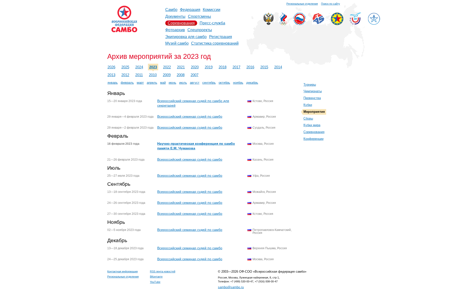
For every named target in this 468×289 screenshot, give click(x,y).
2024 (139, 67)
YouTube (155, 281)
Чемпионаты (312, 91)
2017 (236, 67)
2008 (181, 75)
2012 (125, 75)
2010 (153, 75)
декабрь (252, 82)
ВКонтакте (156, 276)
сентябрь (209, 82)
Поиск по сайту (330, 3)
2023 (153, 67)
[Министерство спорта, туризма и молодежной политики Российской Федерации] (268, 24)
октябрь (224, 82)
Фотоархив (175, 30)
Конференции (313, 139)
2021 (181, 67)
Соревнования (181, 23)
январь (112, 82)
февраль (127, 82)
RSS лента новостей (162, 271)
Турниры (309, 84)
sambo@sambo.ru (231, 287)
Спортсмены (199, 16)
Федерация (190, 10)
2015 (264, 67)
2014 (278, 67)
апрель (152, 82)
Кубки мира (311, 125)
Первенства (312, 98)
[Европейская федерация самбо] (337, 24)
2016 (250, 67)
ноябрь (238, 82)
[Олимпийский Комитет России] (283, 24)
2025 (125, 67)
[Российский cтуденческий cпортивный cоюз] (355, 23)
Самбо (171, 10)
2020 (195, 67)
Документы (175, 16)
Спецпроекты (199, 30)
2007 (194, 75)
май (163, 82)
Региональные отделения (302, 3)
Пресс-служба (212, 23)
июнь (172, 82)
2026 (111, 67)
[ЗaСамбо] (374, 24)
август (194, 82)
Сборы (308, 118)
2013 (111, 75)
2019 (209, 67)
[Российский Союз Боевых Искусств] (299, 24)
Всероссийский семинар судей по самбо (189, 116)
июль (183, 82)
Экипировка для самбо (186, 37)
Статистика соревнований (215, 43)
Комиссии (211, 10)
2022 (167, 67)
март (140, 82)
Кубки (307, 105)
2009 (167, 75)
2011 (139, 75)
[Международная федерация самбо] (318, 23)
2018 (222, 67)
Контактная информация (122, 271)
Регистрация (220, 37)
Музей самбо (177, 43)
